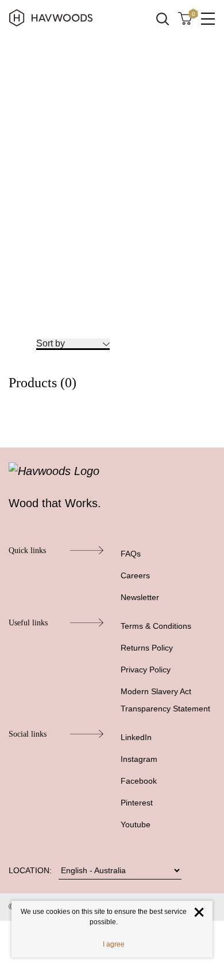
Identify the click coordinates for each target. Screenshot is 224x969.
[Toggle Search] (162, 19)
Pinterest (137, 802)
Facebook (139, 780)
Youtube (135, 824)
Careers (135, 575)
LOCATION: (30, 870)
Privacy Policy (146, 669)
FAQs (131, 553)
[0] (185, 18)
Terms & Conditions (156, 626)
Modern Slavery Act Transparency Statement (165, 700)
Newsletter (140, 597)
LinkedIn (136, 737)
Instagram (139, 759)
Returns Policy (147, 647)
